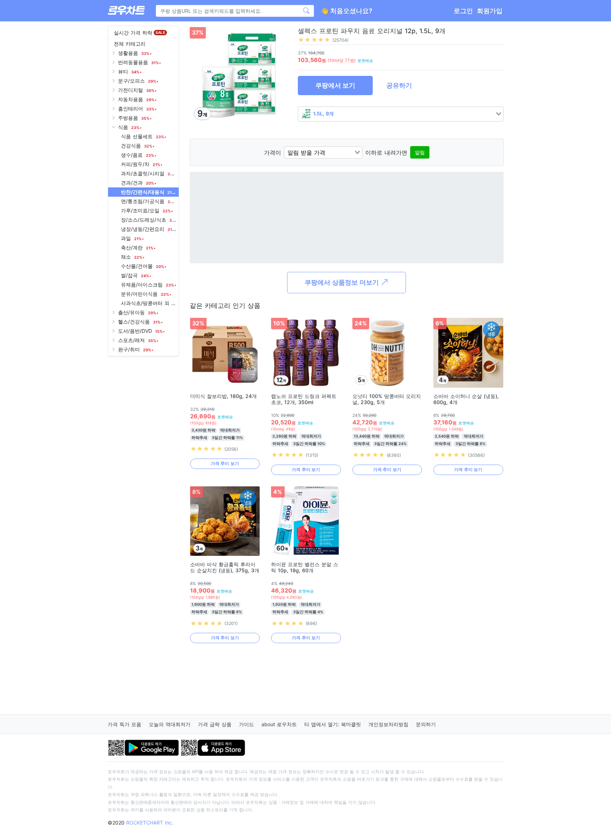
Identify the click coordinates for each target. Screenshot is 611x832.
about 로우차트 (279, 724)
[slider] (314, 40)
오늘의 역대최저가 (169, 724)
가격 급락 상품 (214, 724)
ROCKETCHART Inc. (149, 823)
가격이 (272, 152)
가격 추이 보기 (225, 463)
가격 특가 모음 (124, 724)
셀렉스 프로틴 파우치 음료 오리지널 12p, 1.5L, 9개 (371, 31)
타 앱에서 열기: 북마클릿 (332, 724)
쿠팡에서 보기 (335, 85)
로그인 (463, 11)
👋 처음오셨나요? (346, 11)
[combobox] (401, 114)
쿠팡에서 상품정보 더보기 (343, 282)
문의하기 (426, 724)
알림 (420, 152)
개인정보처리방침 (388, 724)
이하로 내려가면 (386, 152)
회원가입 (490, 11)
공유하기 (399, 85)
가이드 (246, 724)
